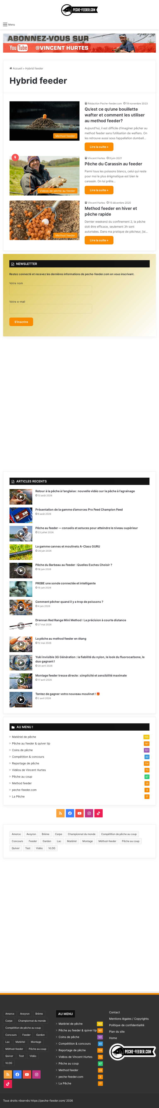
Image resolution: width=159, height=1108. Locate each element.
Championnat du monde (81, 834)
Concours (17, 841)
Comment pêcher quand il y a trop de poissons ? (69, 601)
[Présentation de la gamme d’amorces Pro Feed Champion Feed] (21, 515)
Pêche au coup (22, 776)
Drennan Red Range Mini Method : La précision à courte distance (80, 620)
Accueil (17, 68)
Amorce (16, 834)
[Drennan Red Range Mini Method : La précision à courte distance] (21, 626)
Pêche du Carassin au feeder (113, 163)
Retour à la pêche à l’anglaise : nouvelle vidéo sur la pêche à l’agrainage (85, 491)
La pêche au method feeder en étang (60, 638)
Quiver (15, 848)
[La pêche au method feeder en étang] (21, 644)
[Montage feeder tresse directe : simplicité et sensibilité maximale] (21, 681)
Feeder (33, 841)
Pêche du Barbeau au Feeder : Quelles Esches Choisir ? (73, 565)
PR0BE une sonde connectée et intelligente (65, 583)
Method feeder (22, 783)
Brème (45, 834)
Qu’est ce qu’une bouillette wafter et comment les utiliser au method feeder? (115, 115)
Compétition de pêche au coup (119, 834)
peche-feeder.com (24, 789)
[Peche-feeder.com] (79, 10)
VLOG (51, 848)
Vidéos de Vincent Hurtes (29, 770)
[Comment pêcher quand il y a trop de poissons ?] (21, 607)
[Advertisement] (79, 402)
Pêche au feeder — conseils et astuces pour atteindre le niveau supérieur (86, 528)
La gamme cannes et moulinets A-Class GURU (67, 546)
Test (27, 848)
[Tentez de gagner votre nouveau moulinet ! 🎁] (21, 699)
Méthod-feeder (107, 841)
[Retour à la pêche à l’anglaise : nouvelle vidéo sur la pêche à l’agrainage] (21, 497)
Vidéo (39, 848)
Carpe (58, 834)
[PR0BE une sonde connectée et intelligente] (21, 589)
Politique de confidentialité (126, 1025)
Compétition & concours (28, 756)
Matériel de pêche (24, 736)
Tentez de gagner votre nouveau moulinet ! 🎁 (67, 694)
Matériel (72, 841)
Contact (114, 1012)
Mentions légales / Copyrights (129, 1018)
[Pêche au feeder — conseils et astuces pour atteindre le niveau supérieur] (21, 533)
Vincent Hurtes (96, 158)
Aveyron (31, 834)
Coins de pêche (22, 750)
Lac (59, 841)
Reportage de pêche (25, 763)
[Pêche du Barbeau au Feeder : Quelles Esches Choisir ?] (21, 570)
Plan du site (117, 1031)
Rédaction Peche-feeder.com (105, 103)
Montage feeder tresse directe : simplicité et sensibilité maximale (81, 675)
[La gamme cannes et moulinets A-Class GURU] (21, 552)
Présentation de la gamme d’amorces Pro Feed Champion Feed (79, 509)
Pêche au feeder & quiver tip (31, 743)
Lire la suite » (99, 147)
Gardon (47, 841)
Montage (87, 841)
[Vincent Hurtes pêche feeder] (79, 42)
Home (113, 1038)
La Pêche (18, 796)
